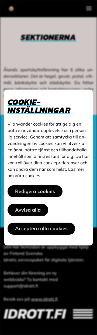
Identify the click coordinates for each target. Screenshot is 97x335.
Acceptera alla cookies (41, 228)
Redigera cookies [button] (35, 191)
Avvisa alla (28, 210)
